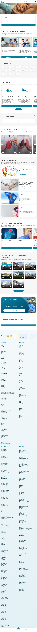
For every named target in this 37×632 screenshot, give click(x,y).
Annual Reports (3, 405)
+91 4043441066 (23, 337)
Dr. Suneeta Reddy (3, 362)
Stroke (20, 494)
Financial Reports (3, 404)
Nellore (20, 372)
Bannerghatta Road (21, 361)
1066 (16, 337)
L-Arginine (20, 561)
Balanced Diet (21, 457)
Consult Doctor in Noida (4, 503)
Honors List (2, 379)
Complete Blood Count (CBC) (23, 581)
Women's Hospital (21, 354)
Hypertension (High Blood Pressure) (5, 525)
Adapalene (20, 556)
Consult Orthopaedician (4, 450)
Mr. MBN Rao (2, 367)
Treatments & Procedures (23, 48)
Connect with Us (3, 430)
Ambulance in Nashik (3, 617)
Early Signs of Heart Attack (22, 451)
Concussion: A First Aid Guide (8, 240)
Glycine (20, 560)
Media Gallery (2, 425)
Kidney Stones (21, 485)
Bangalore (20, 360)
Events (2, 424)
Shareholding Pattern (3, 411)
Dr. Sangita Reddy (3, 364)
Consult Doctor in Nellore (4, 504)
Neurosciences (3, 544)
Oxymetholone (21, 563)
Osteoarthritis (21, 488)
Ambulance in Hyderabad (4, 604)
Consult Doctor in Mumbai (4, 483)
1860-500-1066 (31, 337)
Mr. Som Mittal (3, 368)
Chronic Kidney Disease (4, 516)
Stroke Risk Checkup (3, 579)
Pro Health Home (3, 591)
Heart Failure (2, 523)
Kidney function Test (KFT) (22, 582)
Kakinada (20, 390)
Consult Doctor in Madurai (4, 499)
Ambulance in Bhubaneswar (4, 598)
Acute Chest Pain (21, 520)
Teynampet (20, 347)
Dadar (20, 400)
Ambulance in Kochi (3, 610)
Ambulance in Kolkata (3, 611)
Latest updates (3, 434)
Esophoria (20, 527)
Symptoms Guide (21, 519)
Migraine (2, 530)
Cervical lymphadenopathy (22, 526)
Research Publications (4, 378)
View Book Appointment (3, 630)
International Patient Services (5, 625)
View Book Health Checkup (26, 630)
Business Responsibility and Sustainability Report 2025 (8, 392)
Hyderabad (20, 376)
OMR (20, 348)
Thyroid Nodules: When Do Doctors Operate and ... (23, 97)
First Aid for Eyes (21, 240)
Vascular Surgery (3, 552)
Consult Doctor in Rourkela (4, 505)
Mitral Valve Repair (21, 513)
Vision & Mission (3, 346)
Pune (20, 401)
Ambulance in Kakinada (4, 606)
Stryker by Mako (21, 541)
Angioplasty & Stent (22, 499)
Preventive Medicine (3, 556)
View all (20, 591)
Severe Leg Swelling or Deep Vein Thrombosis (25, 529)
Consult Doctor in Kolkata (4, 484)
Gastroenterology (3, 545)
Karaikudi (20, 375)
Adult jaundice (21, 533)
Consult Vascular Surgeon (4, 463)
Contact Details (3, 419)
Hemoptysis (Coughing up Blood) (23, 521)
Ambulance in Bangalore (4, 597)
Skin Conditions (21, 493)
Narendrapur (21, 409)
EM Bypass (20, 408)
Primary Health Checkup (4, 570)
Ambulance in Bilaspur (4, 599)
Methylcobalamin (21, 562)
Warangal (20, 386)
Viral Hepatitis (3, 539)
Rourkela (20, 416)
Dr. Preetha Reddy (3, 361)
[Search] (26, 1)
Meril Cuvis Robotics (22, 539)
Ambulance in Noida (3, 619)
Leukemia (20, 486)
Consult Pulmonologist (4, 458)
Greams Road (21, 345)
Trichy (20, 374)
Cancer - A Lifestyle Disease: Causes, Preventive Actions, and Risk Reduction (26, 209)
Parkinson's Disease (3, 532)
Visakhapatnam (21, 387)
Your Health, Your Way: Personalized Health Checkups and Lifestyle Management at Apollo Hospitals (26, 183)
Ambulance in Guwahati (4, 603)
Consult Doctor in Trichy (4, 506)
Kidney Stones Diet (21, 453)
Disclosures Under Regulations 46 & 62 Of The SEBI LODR (8, 410)
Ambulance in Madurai (4, 613)
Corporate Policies (3, 397)
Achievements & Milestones (4, 353)
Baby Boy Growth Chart (22, 450)
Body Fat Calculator (22, 589)
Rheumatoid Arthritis (3, 533)
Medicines (20, 555)
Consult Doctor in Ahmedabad (5, 489)
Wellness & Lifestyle (22, 583)
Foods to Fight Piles (22, 463)
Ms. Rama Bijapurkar (3, 372)
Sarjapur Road (21, 367)
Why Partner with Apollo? (4, 429)
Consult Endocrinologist (4, 470)
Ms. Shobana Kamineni (4, 363)
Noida (20, 394)
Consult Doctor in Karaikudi (4, 496)
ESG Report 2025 (3, 386)
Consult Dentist (3, 471)
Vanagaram (20, 346)
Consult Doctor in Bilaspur (4, 491)
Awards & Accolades (3, 351)
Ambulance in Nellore (3, 618)
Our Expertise (2, 592)
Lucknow (20, 396)
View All (18, 109)
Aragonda (20, 373)
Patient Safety (3, 441)
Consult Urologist (3, 456)
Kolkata (20, 407)
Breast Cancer (21, 474)
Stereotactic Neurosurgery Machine (24, 553)
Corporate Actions (3, 399)
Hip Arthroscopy (21, 514)
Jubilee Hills (21, 381)
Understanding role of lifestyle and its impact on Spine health (26, 196)
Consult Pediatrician (3, 459)
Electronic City (21, 362)
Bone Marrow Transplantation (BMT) (24, 501)
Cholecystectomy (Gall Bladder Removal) (24, 505)
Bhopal (20, 417)
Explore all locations (18, 290)
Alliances (2, 352)
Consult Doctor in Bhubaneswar (5, 490)
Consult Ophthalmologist (4, 465)
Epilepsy (20, 480)
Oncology (2, 543)
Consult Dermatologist (4, 469)
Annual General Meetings (4, 398)
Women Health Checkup (4, 563)
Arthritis (2, 510)
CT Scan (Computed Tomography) (23, 570)
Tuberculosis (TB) (3, 537)
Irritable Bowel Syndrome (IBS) (5, 526)
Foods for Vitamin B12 (22, 460)
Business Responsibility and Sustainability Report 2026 (8, 393)
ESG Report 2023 (3, 384)
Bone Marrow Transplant (22, 472)
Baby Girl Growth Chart (22, 449)
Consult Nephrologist (4, 455)
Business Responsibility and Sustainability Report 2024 (8, 391)
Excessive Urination (22, 522)
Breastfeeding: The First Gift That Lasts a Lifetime (13, 19)
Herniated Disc (3, 524)
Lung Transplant (21, 512)
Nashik (20, 402)
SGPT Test (20, 577)
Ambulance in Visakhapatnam (4, 624)
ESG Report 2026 (3, 387)
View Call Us (33, 630)
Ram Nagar (20, 389)
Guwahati (20, 410)
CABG (20, 502)
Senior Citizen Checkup (4, 566)
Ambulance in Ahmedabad (4, 596)
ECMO (20, 546)
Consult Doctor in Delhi (4, 485)
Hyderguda (20, 380)
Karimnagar (20, 382)
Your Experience (3, 593)
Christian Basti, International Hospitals (24, 411)
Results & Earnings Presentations (5, 406)
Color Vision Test (21, 590)
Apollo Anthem (3, 347)
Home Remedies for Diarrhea (23, 464)
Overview (2, 345)
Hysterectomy (21, 507)
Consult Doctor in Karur (4, 497)
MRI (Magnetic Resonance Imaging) (24, 569)
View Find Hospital (11, 630)
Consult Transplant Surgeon (4, 476)
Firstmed (20, 352)
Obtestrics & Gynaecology (4, 550)
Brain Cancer (21, 473)
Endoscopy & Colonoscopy (22, 576)
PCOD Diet (20, 466)
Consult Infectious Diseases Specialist (6, 472)
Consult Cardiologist (3, 449)
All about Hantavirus (22, 467)
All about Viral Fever (22, 459)
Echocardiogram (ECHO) (22, 574)
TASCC (2, 442)
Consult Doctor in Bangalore (4, 482)
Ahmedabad (21, 403)
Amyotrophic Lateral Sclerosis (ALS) (24, 471)
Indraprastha (21, 393)
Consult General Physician (4, 457)
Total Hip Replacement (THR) (23, 515)
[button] (35, 43)
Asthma (2, 511)
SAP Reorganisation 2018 (4, 418)
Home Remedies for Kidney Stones (24, 452)
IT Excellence (2, 437)
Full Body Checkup (3, 565)
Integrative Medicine (3, 557)
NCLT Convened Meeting (4, 412)
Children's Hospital (21, 353)
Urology (2, 546)
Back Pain (2, 512)
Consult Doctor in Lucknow (4, 498)
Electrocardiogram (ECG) (22, 575)
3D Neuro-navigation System (23, 542)
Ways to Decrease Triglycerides (23, 458)
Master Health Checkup (4, 564)
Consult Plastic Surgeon (4, 464)
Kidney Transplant (21, 508)
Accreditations (3, 436)
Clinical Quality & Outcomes (4, 435)
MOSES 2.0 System (21, 547)
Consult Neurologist (3, 451)
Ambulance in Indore (3, 605)
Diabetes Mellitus (21, 479)
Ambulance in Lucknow (4, 612)
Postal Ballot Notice (3, 400)
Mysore (20, 368)
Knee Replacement (21, 500)
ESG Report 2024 (3, 385)
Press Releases (3, 423)
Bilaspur (20, 415)
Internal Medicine (3, 551)
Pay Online (2, 626)
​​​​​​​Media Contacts (3, 426)
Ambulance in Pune (3, 620)
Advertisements (3, 417)
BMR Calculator (21, 588)
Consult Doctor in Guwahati (4, 492)
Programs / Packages (3, 590)
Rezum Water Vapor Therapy (23, 548)
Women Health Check (4, 577)
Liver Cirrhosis (21, 487)
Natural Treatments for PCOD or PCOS (24, 465)
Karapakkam (20, 355)
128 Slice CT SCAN (21, 549)
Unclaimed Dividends (3, 413)
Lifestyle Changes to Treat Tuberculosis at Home (24, 170)
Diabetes (2, 519)
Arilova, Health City (22, 388)
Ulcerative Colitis (3, 538)
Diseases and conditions (7, 48)
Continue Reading (8, 57)
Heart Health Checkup (4, 562)
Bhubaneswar (21, 414)
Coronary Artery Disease (4, 518)
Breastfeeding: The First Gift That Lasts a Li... (8, 97)
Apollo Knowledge (3, 374)
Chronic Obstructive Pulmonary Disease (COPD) (7, 517)
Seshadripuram (21, 366)
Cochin (20, 359)
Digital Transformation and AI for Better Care (6, 443)
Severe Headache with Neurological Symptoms (25, 528)
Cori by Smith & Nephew (22, 540)
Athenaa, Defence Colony (22, 395)
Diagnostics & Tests (22, 568)
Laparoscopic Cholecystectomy (23, 506)
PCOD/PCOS (2, 531)
